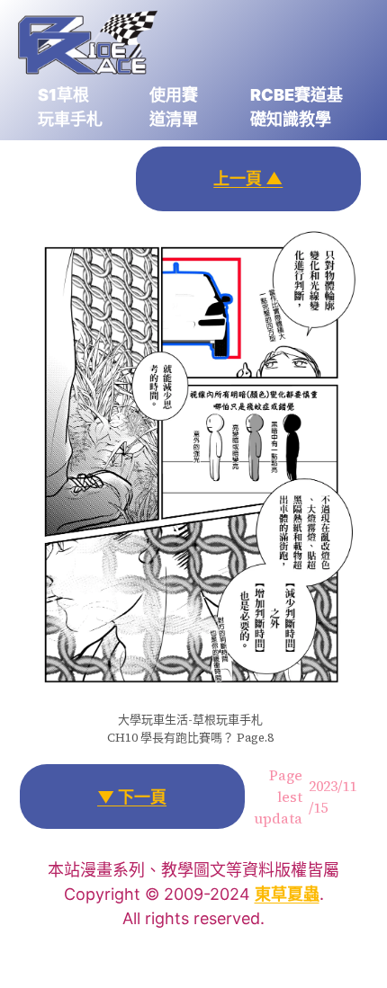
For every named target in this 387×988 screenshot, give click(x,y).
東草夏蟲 (287, 894)
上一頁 (248, 178)
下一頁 (131, 797)
